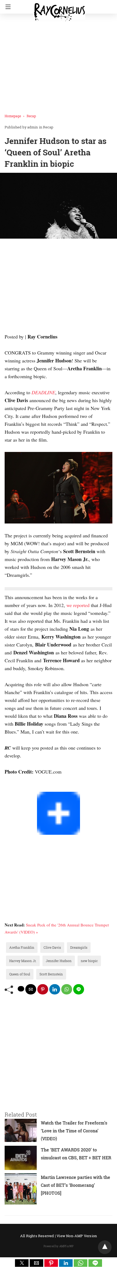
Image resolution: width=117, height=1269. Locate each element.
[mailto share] (30, 989)
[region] (58, 287)
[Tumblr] (20, 787)
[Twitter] (11, 787)
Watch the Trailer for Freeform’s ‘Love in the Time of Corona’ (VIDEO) (74, 1130)
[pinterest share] (42, 989)
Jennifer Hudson (59, 961)
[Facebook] (7, 787)
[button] (22, 1263)
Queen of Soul (19, 974)
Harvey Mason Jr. (22, 961)
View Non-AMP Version (77, 1235)
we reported (78, 605)
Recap (31, 116)
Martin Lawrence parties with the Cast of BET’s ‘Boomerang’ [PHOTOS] (75, 1185)
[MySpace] (15, 787)
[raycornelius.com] (59, 10)
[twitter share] (21, 988)
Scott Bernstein (51, 974)
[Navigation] (6, 7)
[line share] (78, 989)
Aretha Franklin (21, 947)
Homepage (13, 116)
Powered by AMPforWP (59, 1246)
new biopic (89, 961)
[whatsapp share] (66, 989)
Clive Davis (52, 947)
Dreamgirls (78, 947)
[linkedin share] (54, 989)
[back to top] (105, 1247)
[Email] (24, 787)
